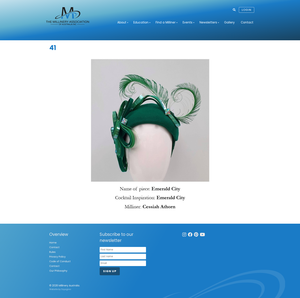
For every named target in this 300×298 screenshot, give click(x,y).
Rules (52, 252)
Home (53, 242)
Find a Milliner (166, 22)
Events (187, 22)
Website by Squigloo (60, 289)
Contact (247, 22)
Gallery (229, 22)
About (121, 22)
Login (246, 10)
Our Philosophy (58, 270)
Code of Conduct (60, 261)
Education (140, 22)
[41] (150, 136)
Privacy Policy (57, 256)
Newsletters (208, 22)
